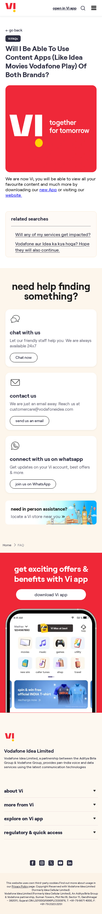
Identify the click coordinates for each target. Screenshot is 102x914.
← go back (14, 30)
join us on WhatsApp (33, 484)
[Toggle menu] (93, 7)
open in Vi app (64, 8)
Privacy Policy (20, 886)
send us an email (30, 420)
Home (7, 545)
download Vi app (51, 594)
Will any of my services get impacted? (53, 234)
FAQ (21, 545)
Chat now (24, 357)
